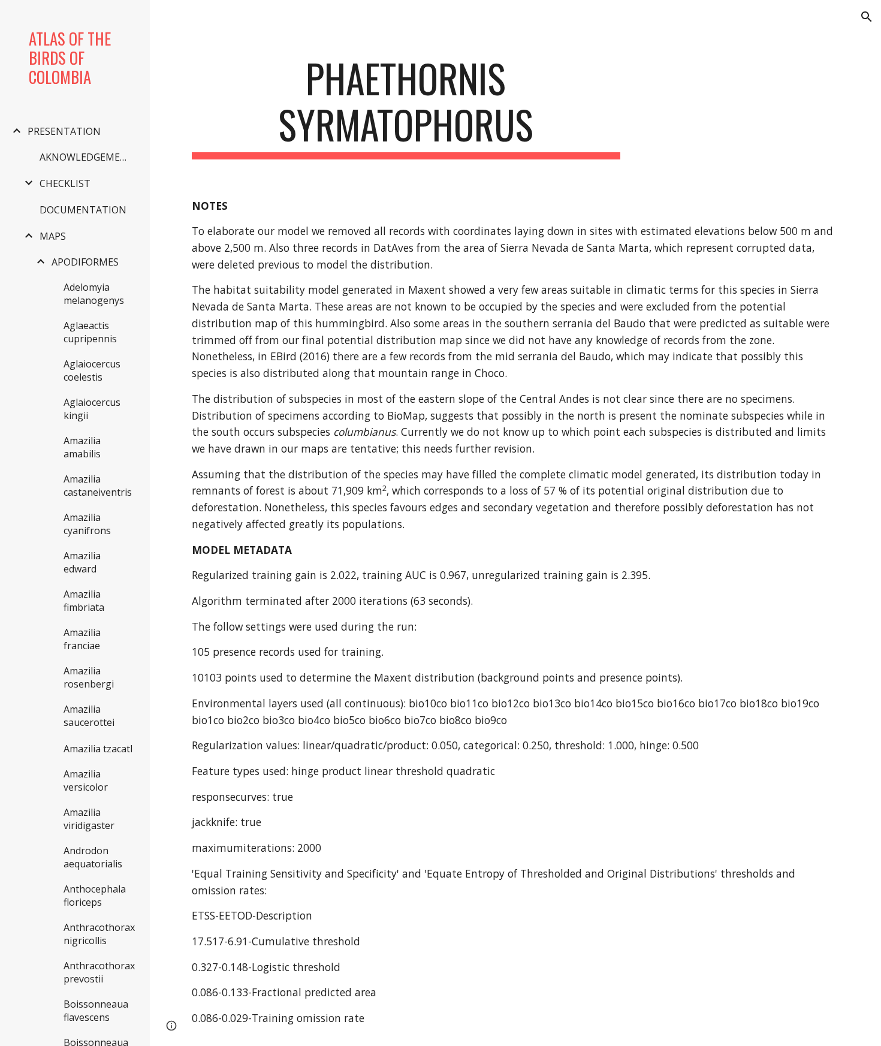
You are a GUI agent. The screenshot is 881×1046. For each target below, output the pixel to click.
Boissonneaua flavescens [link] (96, 1010)
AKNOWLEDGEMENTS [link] (88, 157)
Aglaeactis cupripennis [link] (90, 332)
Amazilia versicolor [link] (86, 780)
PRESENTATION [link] (64, 131)
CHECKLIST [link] (65, 183)
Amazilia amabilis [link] (82, 447)
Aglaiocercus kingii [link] (92, 409)
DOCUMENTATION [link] (83, 209)
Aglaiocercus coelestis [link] (92, 370)
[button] (866, 16)
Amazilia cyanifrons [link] (87, 524)
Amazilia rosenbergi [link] (89, 677)
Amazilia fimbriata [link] (84, 600)
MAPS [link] (53, 236)
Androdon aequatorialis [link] (93, 857)
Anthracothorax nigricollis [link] (99, 934)
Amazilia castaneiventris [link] (98, 485)
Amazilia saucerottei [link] (89, 716)
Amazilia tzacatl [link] (98, 748)
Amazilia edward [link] (82, 562)
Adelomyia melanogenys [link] (94, 294)
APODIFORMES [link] (85, 262)
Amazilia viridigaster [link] (89, 819)
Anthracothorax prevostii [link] (99, 972)
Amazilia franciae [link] (82, 639)
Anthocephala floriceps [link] (95, 895)
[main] (406, 107)
